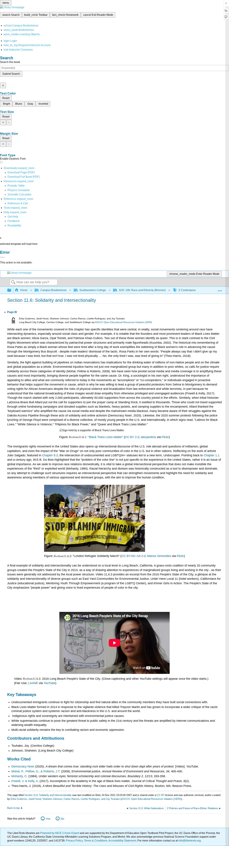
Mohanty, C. (19, 776)
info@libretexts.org (189, 840)
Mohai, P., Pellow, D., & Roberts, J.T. (36, 771)
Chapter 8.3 (50, 455)
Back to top (13, 807)
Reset (5, 98)
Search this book (10, 62)
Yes (48, 818)
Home (24, 290)
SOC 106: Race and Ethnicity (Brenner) (142, 290)
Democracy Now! (23, 766)
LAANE (33, 683)
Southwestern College (93, 290)
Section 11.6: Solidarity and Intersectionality (48, 795)
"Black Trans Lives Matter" (105, 437)
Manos (151, 556)
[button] (13, 221)
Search (13, 282)
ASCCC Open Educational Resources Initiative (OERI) (123, 322)
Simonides (164, 556)
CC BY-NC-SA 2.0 (133, 556)
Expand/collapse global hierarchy (11, 290)
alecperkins (148, 437)
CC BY (161, 795)
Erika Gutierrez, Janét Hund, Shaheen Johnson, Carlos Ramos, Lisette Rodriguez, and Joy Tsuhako (65, 798)
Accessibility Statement (122, 840)
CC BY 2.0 (132, 437)
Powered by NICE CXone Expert (60, 833)
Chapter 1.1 (211, 455)
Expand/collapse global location (220, 289)
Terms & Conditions (95, 840)
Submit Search (11, 73)
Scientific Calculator (19, 194)
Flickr (165, 437)
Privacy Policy (74, 840)
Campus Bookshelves (53, 290)
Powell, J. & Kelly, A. (25, 781)
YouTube (49, 683)
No (62, 818)
